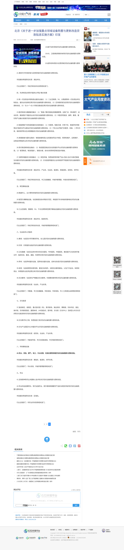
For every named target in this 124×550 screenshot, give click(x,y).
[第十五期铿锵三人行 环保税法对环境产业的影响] (96, 61)
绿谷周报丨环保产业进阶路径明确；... (97, 122)
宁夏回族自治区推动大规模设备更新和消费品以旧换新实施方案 (36, 455)
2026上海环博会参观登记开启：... (96, 133)
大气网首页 (17, 2)
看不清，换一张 (32, 505)
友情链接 (75, 529)
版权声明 (83, 529)
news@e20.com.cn (99, 161)
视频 (30, 2)
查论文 (65, 537)
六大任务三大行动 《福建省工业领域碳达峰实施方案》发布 (34, 481)
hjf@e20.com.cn (71, 535)
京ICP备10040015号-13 (56, 537)
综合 (28, 20)
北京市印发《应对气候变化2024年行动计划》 (30, 467)
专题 (105, 20)
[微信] (66, 445)
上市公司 (86, 20)
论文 (47, 2)
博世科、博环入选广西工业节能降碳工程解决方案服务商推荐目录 (36, 478)
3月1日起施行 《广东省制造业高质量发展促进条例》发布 (34, 472)
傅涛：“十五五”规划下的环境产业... (96, 119)
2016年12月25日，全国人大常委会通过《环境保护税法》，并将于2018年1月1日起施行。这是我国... (96, 81)
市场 (47, 20)
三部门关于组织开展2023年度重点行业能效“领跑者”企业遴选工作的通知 (38, 475)
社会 (76, 20)
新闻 (23, 2)
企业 (63, 2)
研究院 (35, 2)
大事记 (60, 529)
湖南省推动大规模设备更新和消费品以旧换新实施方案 (33, 458)
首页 (16, 24)
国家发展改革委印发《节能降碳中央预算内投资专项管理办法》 (36, 464)
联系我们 (52, 529)
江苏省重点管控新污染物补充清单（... (97, 127)
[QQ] (70, 445)
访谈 (96, 20)
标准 (51, 2)
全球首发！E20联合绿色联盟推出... (96, 125)
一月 (102, 114)
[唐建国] (88, 32)
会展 (59, 2)
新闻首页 (18, 20)
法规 (43, 2)
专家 (55, 2)
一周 (107, 114)
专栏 (27, 2)
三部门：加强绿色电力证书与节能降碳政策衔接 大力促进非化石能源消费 (38, 470)
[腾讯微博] (74, 445)
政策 (39, 2)
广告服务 (90, 529)
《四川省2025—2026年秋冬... (95, 130)
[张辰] (88, 43)
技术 (66, 20)
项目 (57, 20)
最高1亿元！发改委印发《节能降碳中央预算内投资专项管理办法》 (37, 461)
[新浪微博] (79, 445)
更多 (108, 28)
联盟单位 (67, 529)
